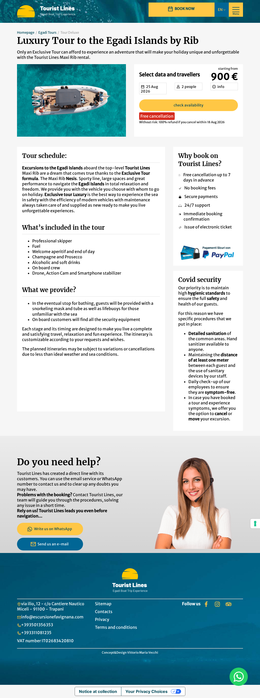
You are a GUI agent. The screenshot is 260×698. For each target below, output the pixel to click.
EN (220, 9)
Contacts (103, 611)
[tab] (153, 88)
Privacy (102, 619)
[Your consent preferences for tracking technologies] (255, 523)
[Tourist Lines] (46, 11)
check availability (188, 105)
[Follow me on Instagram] (217, 604)
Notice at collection (98, 691)
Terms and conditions (116, 627)
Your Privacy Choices (146, 691)
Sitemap (103, 603)
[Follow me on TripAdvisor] (228, 604)
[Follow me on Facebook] (206, 604)
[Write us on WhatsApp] (239, 677)
